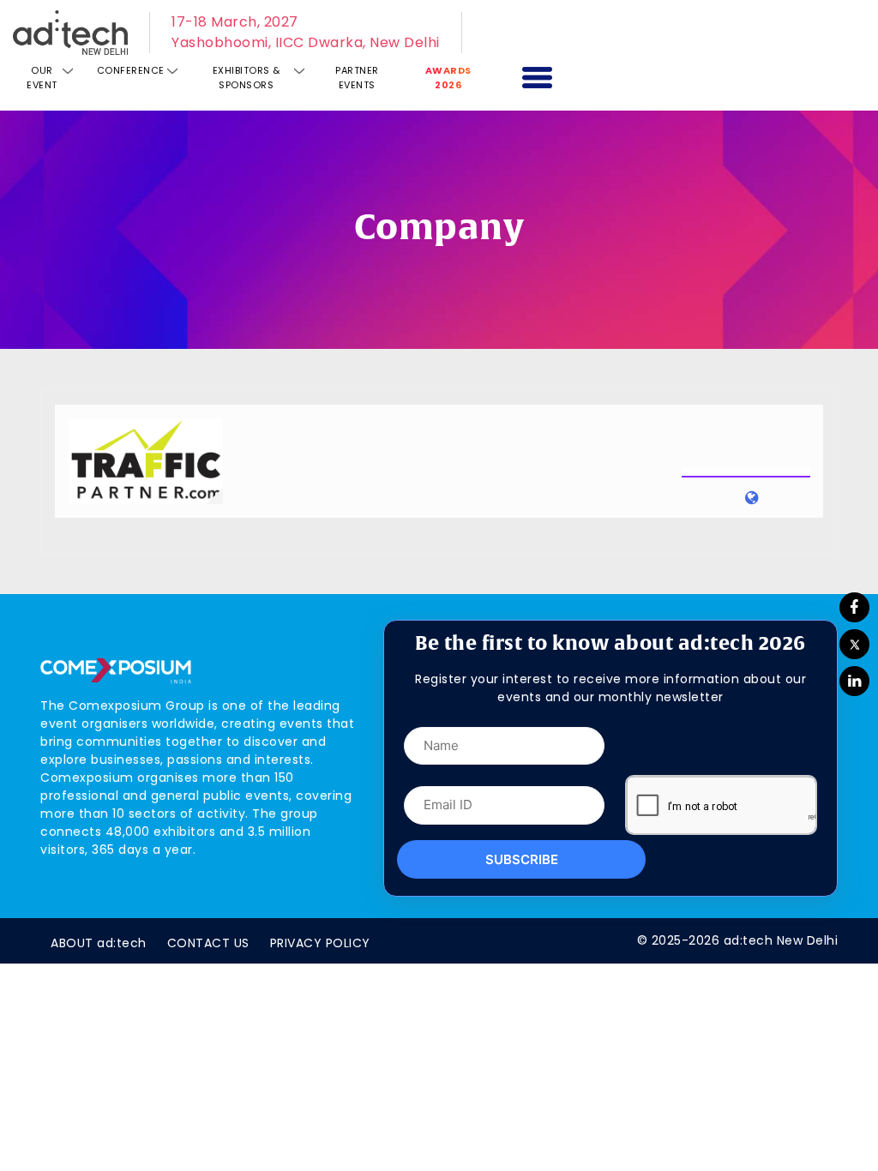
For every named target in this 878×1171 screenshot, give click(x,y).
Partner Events (357, 77)
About (99, 943)
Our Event (42, 77)
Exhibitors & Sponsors (246, 77)
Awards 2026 (448, 77)
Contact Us (208, 943)
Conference (131, 70)
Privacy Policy (320, 943)
